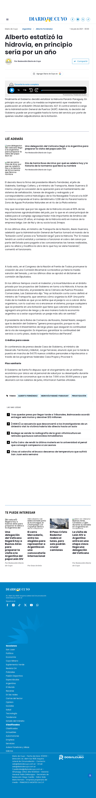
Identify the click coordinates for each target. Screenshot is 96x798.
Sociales (10, 705)
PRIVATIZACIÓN (79, 396)
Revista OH (11, 668)
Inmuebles (11, 732)
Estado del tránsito (15, 720)
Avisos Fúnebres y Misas (17, 747)
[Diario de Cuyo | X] (83, 19)
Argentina (26, 29)
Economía (11, 657)
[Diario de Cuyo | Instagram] (78, 19)
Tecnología (11, 713)
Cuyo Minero (12, 660)
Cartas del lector (14, 698)
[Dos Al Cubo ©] (71, 759)
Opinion (9, 702)
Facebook (7, 605)
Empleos (10, 739)
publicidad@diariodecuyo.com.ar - (29, 769)
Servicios (10, 743)
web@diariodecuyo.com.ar (24, 764)
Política (9, 653)
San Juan (10, 649)
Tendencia (11, 717)
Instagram (13, 605)
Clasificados (12, 728)
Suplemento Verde (15, 664)
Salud (8, 709)
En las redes (12, 694)
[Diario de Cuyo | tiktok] (88, 19)
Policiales (10, 672)
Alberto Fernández (28, 396)
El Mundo (10, 687)
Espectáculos (12, 679)
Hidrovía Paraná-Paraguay (54, 396)
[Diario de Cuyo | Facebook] (73, 19)
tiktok (19, 605)
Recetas (10, 690)
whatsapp (37, 605)
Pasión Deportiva (14, 675)
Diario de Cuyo (11, 29)
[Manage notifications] (90, 775)
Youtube (31, 605)
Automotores (12, 736)
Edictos (9, 751)
